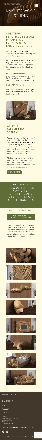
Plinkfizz (34, 437)
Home (4, 405)
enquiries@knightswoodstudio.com (19, 427)
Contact (5, 412)
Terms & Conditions (18, 437)
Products (5, 409)
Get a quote (14, 172)
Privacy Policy (6, 437)
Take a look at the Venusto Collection (21, 217)
